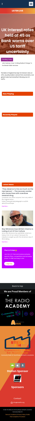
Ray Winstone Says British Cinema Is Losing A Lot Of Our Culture (17, 230)
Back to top (17, 286)
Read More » (5, 206)
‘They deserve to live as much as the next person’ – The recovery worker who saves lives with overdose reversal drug (17, 192)
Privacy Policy (21, 414)
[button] (31, 4)
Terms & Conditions (11, 414)
